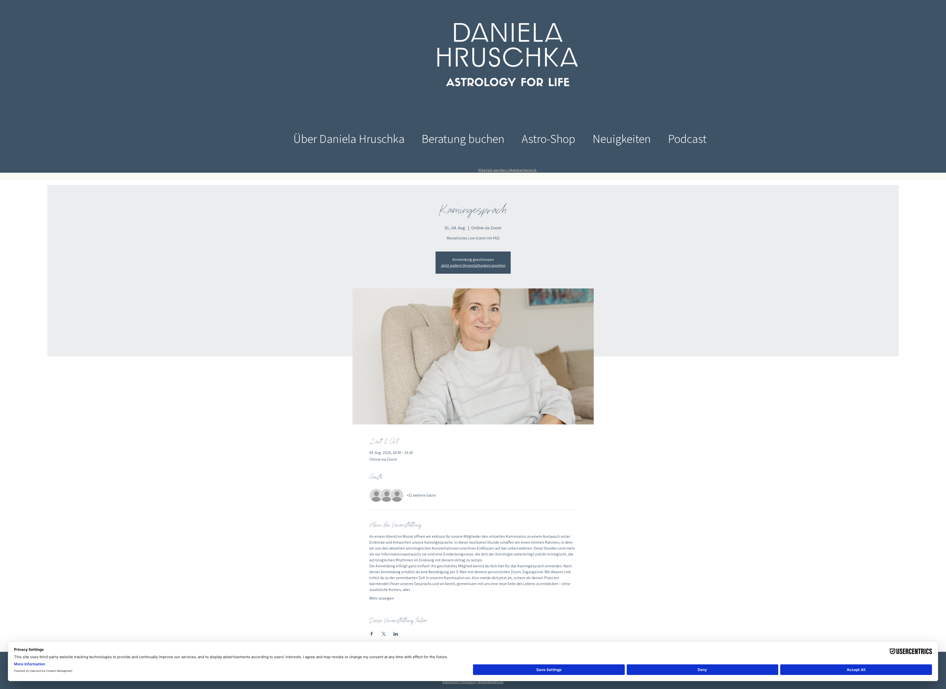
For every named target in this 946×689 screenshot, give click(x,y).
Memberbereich (523, 170)
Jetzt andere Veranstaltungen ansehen (473, 265)
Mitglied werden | (493, 170)
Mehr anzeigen (381, 598)
